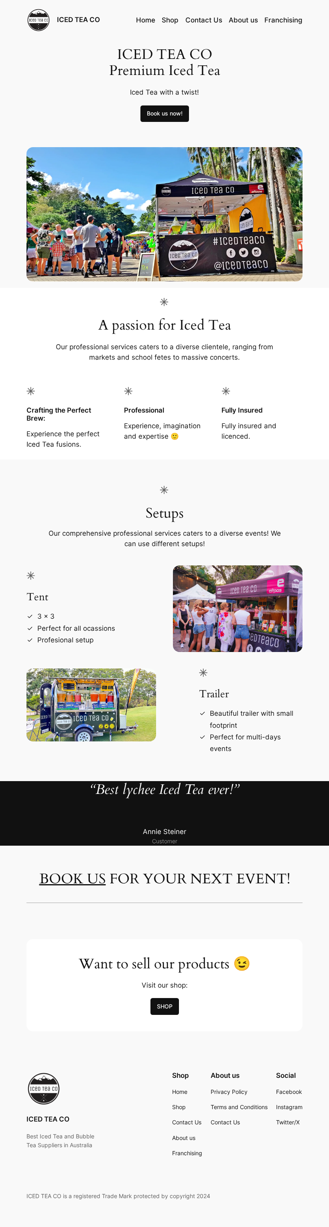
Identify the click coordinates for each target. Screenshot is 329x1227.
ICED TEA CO (78, 20)
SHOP (165, 1006)
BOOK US (72, 879)
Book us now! (165, 113)
